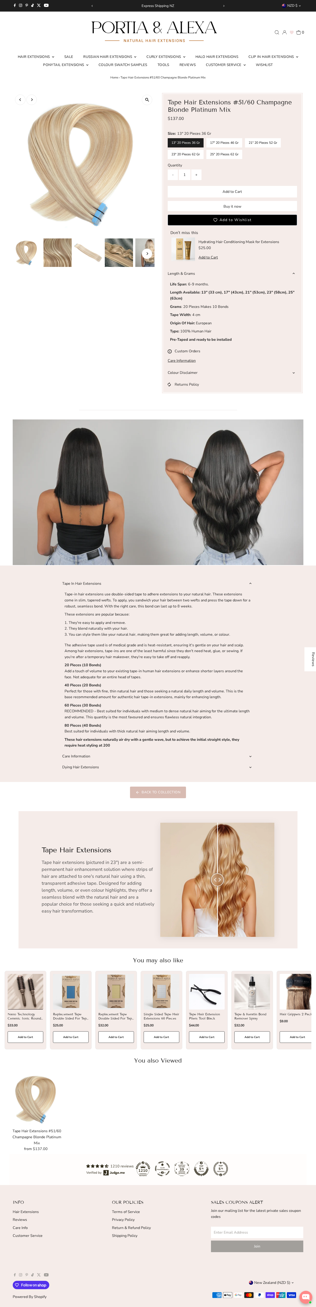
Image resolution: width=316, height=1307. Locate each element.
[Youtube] (46, 5)
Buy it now (232, 206)
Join (257, 1246)
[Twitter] (39, 5)
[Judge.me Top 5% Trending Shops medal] (220, 1168)
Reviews (188, 65)
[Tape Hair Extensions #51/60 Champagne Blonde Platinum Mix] (36, 1099)
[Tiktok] (32, 5)
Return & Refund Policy (131, 1227)
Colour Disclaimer (183, 372)
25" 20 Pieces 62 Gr (224, 154)
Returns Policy (187, 384)
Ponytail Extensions (64, 65)
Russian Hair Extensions (108, 56)
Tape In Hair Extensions (81, 583)
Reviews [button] (313, 659)
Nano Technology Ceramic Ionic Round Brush (24, 1018)
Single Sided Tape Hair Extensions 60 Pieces (161, 1016)
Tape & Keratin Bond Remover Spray (250, 1016)
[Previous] (92, 6)
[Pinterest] (26, 5)
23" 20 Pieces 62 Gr (185, 154)
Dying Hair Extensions (80, 767)
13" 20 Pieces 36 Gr (185, 143)
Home (114, 77)
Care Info (20, 1227)
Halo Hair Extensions (217, 56)
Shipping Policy (124, 1235)
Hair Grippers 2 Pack (296, 1014)
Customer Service (224, 65)
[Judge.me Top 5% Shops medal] (201, 1168)
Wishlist (264, 65)
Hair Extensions (34, 56)
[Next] (223, 6)
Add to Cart (232, 191)
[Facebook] (15, 5)
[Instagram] (20, 5)
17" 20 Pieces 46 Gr (224, 143)
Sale (68, 56)
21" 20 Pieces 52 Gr (263, 143)
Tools (163, 65)
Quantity (175, 165)
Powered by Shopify (29, 1296)
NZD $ (292, 5)
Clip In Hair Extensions (271, 56)
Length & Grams (181, 273)
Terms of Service (126, 1211)
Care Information (182, 361)
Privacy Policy (123, 1219)
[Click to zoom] (147, 100)
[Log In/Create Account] (284, 32)
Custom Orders (187, 351)
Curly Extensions (164, 56)
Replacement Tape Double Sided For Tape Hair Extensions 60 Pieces (70, 1020)
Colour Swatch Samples (123, 65)
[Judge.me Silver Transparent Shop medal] (162, 1168)
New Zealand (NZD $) (272, 1282)
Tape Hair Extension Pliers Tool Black (204, 1016)
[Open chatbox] (305, 1297)
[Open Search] (277, 32)
